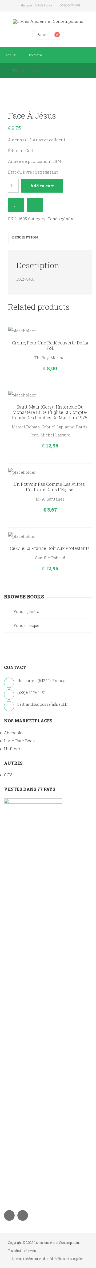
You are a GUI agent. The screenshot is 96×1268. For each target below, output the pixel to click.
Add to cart (42, 185)
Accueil (11, 55)
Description (25, 237)
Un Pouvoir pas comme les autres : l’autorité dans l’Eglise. (50, 486)
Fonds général (61, 218)
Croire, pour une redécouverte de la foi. (50, 345)
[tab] (25, 237)
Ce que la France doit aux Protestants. (50, 548)
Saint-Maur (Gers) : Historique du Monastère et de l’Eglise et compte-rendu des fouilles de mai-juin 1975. (50, 412)
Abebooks (13, 732)
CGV (8, 774)
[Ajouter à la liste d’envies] (16, 205)
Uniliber (12, 748)
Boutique (35, 55)
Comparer (35, 205)
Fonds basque (26, 625)
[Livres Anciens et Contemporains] (48, 21)
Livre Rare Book (19, 740)
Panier (43, 34)
